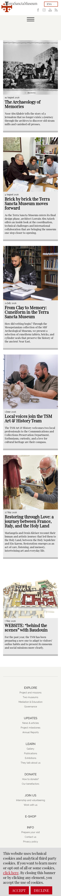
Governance (30, 706)
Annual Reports (30, 732)
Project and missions (30, 692)
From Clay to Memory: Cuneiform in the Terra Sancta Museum (27, 312)
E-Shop (30, 816)
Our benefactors (30, 784)
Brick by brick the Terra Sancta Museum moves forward (27, 203)
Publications (30, 753)
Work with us (30, 805)
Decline (41, 890)
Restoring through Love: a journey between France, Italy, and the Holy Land (29, 521)
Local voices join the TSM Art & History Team (28, 418)
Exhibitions (30, 758)
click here (11, 872)
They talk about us (31, 762)
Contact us (30, 837)
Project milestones (30, 727)
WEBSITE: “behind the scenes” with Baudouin (26, 627)
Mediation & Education (30, 702)
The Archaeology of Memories (23, 104)
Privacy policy (30, 841)
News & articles (30, 723)
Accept (19, 890)
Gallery (30, 748)
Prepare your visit (30, 832)
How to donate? (30, 779)
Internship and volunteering (30, 800)
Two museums (30, 697)
